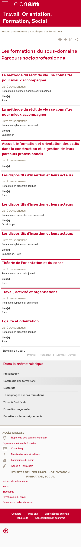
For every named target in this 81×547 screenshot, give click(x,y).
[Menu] (5, 4)
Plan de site (22, 518)
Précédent (44, 354)
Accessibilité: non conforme (50, 518)
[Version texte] (65, 40)
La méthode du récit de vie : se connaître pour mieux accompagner (37, 77)
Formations (20, 31)
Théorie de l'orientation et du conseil (33, 263)
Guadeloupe (8, 224)
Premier (31, 354)
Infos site (33, 514)
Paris (5, 100)
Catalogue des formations (46, 31)
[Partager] (76, 40)
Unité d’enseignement (14, 87)
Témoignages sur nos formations (23, 395)
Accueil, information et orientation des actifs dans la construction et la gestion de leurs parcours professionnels (40, 149)
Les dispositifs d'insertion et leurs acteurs (37, 175)
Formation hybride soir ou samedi (20, 125)
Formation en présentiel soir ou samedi (23, 215)
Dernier (72, 354)
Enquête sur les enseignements (22, 416)
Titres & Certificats (14, 402)
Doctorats (9, 387)
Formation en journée (16, 409)
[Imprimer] (60, 40)
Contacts (16, 514)
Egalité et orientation (20, 321)
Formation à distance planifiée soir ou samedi (26, 91)
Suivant (61, 354)
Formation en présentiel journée (19, 185)
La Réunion (8, 134)
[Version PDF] (71, 40)
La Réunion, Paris (11, 253)
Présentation (11, 373)
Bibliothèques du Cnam (57, 514)
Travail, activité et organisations (29, 292)
